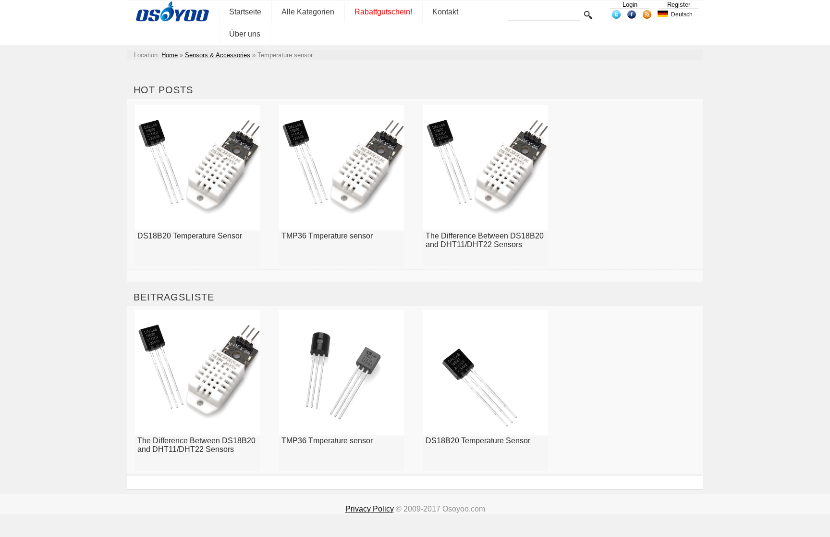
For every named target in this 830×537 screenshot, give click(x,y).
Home (169, 55)
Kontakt (445, 12)
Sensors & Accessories (217, 55)
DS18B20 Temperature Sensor (189, 236)
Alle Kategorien (307, 12)
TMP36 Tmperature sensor (327, 236)
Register (678, 4)
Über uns (244, 34)
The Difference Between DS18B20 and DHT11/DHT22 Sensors (485, 240)
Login (629, 4)
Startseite (245, 12)
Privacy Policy (369, 509)
